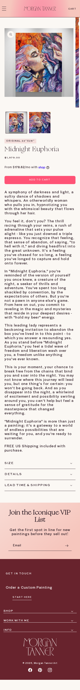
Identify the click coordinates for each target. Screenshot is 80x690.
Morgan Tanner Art (45, 662)
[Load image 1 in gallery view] (16, 122)
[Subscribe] (67, 545)
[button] (4, 8)
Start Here (22, 597)
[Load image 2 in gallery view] (39, 122)
